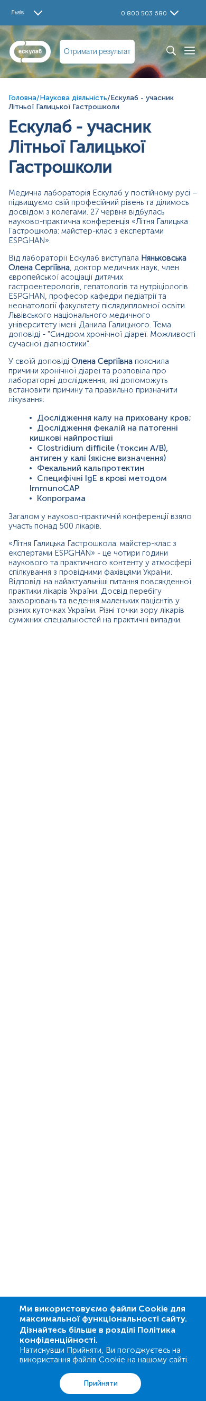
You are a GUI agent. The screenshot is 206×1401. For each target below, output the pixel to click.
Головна (22, 97)
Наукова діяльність (73, 97)
